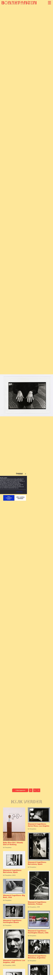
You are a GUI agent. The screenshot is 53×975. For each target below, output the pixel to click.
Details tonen (19, 491)
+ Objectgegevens (20, 790)
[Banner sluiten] (25, 473)
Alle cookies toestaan (20, 497)
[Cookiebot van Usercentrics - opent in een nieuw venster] (17, 474)
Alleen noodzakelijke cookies (9, 498)
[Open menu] (51, 2)
